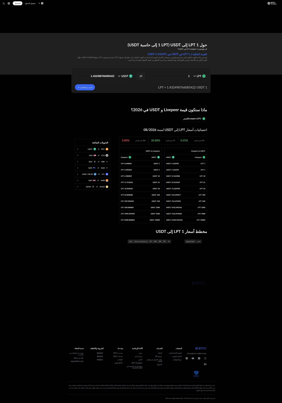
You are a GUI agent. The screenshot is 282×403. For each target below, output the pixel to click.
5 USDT (157, 170)
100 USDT (156, 195)
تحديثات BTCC (118, 356)
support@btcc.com (76, 361)
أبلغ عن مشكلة (78, 358)
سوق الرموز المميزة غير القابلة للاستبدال (134, 367)
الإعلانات (120, 360)
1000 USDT (155, 207)
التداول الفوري (177, 356)
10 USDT (156, 176)
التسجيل (18, 3)
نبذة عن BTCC (118, 353)
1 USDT (157, 163)
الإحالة (160, 353)
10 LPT (202, 176)
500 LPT (202, 201)
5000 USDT (155, 214)
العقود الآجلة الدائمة (175, 353)
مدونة (140, 353)
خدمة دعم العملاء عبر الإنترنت (76, 353)
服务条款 (100, 356)
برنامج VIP (158, 356)
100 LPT (202, 195)
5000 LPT (201, 214)
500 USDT (156, 201)
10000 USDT (155, 220)
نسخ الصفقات (177, 360)
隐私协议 (100, 353)
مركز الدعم (138, 356)
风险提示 (100, 360)
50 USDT (156, 188)
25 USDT (156, 182)
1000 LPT (201, 207)
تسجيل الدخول (30, 3)
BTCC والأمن (118, 363)
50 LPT (202, 188)
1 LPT (203, 163)
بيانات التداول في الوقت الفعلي (154, 360)
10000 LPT (201, 220)
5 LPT (203, 170)
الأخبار (140, 360)
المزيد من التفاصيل (86, 87)
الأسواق (159, 364)
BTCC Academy (137, 363)
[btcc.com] (272, 3)
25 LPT (202, 182)
